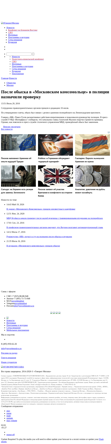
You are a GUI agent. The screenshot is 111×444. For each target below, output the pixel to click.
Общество (11, 83)
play (8, 411)
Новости (10, 27)
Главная (4, 78)
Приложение (18, 73)
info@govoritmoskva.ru (24, 306)
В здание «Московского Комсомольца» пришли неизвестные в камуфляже (40, 209)
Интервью (13, 35)
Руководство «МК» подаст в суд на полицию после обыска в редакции (39, 236)
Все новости (7, 129)
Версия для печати (11, 127)
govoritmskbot (18, 301)
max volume (11, 420)
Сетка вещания (15, 40)
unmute (9, 418)
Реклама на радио (9, 353)
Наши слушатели (9, 362)
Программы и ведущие (18, 37)
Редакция (12, 42)
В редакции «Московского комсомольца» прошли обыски (33, 246)
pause (8, 413)
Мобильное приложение (17, 330)
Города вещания (8, 358)
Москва (10, 85)
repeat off (10, 434)
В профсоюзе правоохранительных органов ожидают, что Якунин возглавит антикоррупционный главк (54, 227)
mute (8, 416)
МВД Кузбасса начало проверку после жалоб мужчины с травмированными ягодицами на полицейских (54, 218)
